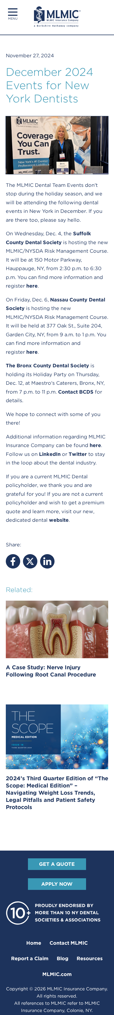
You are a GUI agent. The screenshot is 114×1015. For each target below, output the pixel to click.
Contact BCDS (76, 392)
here (32, 286)
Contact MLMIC (69, 943)
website (59, 520)
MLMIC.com (57, 974)
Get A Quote (57, 864)
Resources (90, 958)
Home (33, 943)
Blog (62, 958)
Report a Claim (29, 958)
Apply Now (56, 884)
